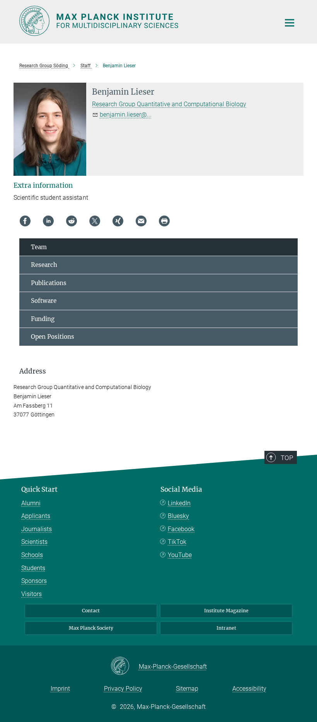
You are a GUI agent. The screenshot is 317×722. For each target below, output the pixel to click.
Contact (91, 610)
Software (43, 300)
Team (39, 247)
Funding (43, 319)
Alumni (31, 503)
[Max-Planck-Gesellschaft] (125, 666)
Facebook (181, 529)
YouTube (180, 555)
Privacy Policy (123, 688)
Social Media (181, 489)
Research (44, 264)
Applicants (35, 516)
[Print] (164, 221)
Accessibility (249, 688)
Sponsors (34, 580)
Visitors (31, 594)
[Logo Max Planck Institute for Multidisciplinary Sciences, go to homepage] (145, 21)
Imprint (60, 688)
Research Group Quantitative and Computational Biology (169, 104)
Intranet (226, 628)
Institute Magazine (226, 610)
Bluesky (178, 516)
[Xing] (118, 221)
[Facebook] (25, 221)
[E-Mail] (141, 221)
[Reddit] (71, 221)
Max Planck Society (91, 628)
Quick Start (39, 489)
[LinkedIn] (48, 221)
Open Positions (52, 336)
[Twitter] (95, 221)
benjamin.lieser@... (126, 114)
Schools (32, 555)
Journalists (36, 529)
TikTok (177, 541)
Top (287, 458)
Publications (48, 283)
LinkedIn (179, 503)
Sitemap (187, 688)
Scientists (34, 541)
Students (33, 568)
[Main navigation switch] (289, 23)
